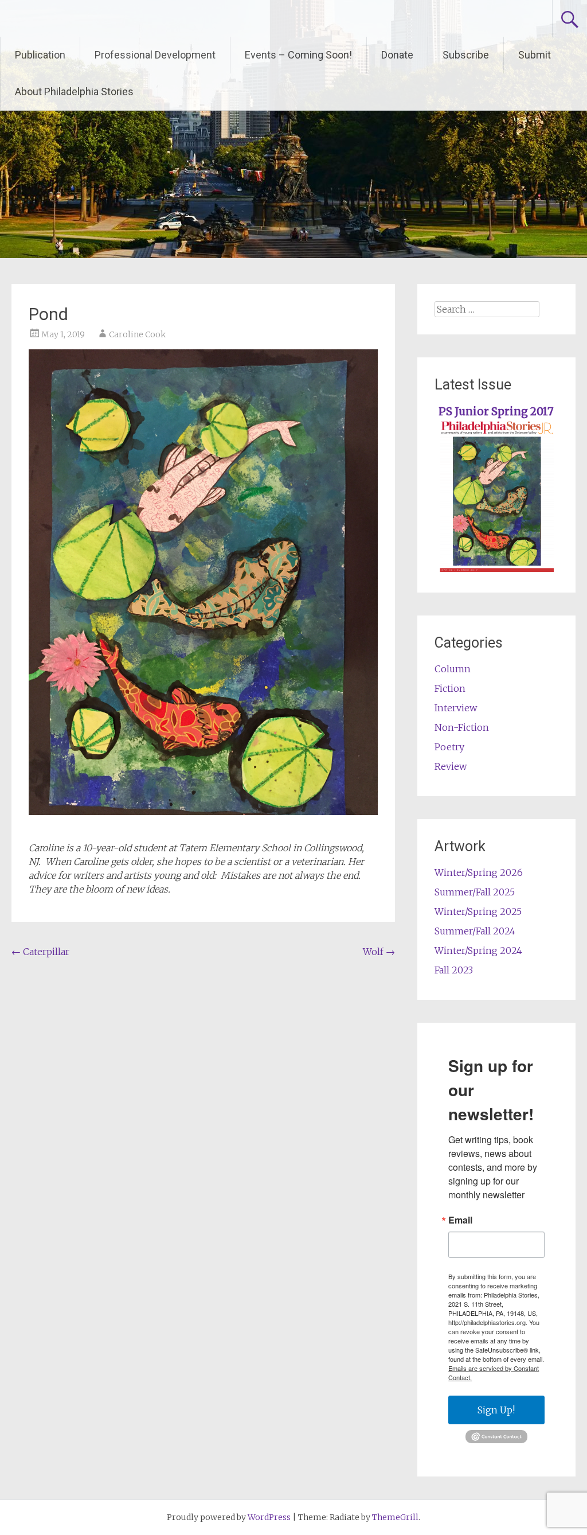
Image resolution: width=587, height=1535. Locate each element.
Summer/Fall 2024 (475, 931)
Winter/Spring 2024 (478, 950)
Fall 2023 (454, 970)
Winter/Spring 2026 (479, 872)
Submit (534, 55)
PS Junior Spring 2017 (496, 411)
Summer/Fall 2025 (475, 892)
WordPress (269, 1517)
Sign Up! (496, 1410)
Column (453, 669)
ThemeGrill (395, 1517)
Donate (397, 55)
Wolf (379, 951)
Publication (40, 55)
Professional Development (155, 55)
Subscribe (466, 55)
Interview (456, 708)
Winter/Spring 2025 (478, 911)
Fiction (450, 688)
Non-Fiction (462, 727)
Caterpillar (40, 951)
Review (451, 766)
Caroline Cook (137, 334)
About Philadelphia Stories (74, 91)
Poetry (449, 747)
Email (460, 1220)
